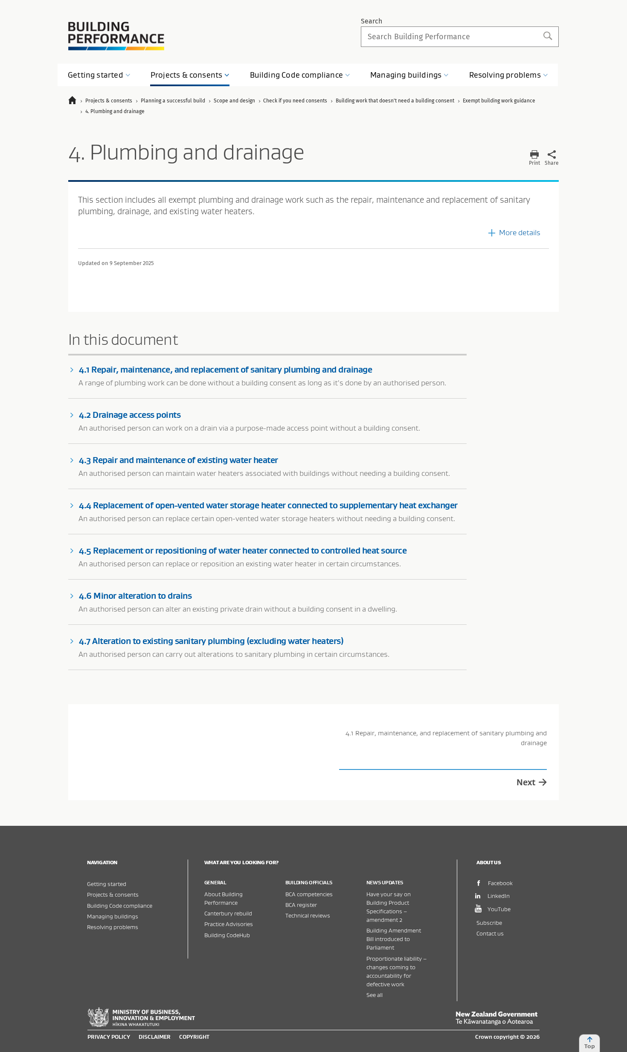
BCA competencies (309, 894)
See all (374, 994)
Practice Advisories (228, 923)
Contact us (490, 933)
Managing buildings (112, 916)
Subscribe (489, 922)
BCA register (301, 904)
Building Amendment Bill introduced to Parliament (393, 939)
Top (589, 1046)
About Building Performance (223, 898)
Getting (95, 75)
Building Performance (116, 36)
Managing (405, 75)
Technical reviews (307, 915)
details (519, 232)
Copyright (194, 1036)
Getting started (106, 883)
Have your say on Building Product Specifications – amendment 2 (388, 906)
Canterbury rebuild (228, 913)
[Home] (76, 101)
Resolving (505, 75)
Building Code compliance (119, 905)
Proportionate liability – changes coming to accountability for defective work (396, 971)
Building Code (296, 75)
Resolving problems (112, 926)
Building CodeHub (227, 934)
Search (371, 21)
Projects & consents (113, 894)
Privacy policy (108, 1036)
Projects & (186, 75)
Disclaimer (155, 1036)
